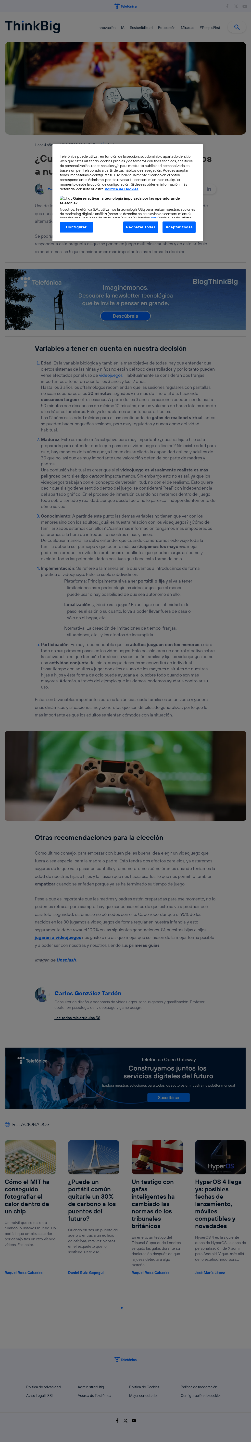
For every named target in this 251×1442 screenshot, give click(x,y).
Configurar (76, 227)
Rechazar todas (140, 227)
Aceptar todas (179, 227)
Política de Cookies (121, 189)
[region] (127, 192)
